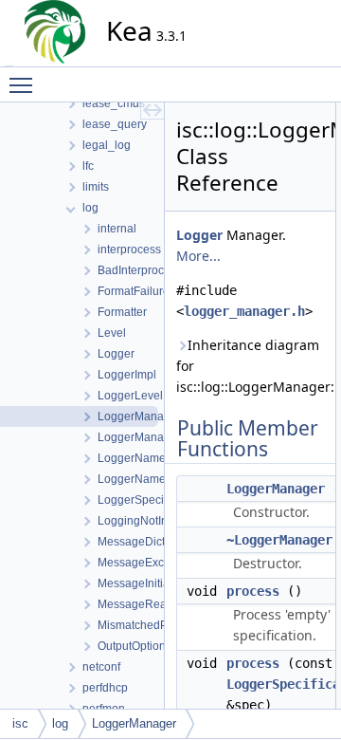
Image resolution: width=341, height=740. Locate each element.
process (252, 591)
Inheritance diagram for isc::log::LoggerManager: (250, 366)
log (60, 723)
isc (20, 723)
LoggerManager (275, 488)
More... (198, 256)
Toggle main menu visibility (25, 84)
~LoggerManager (279, 539)
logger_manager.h (244, 311)
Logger (199, 235)
